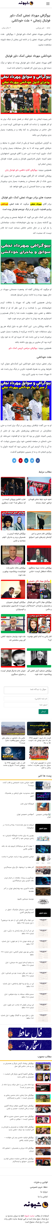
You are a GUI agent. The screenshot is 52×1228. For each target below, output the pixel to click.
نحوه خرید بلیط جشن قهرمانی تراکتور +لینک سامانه (39, 501)
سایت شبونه (29, 1215)
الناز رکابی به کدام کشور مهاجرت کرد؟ (39, 638)
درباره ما (44, 1191)
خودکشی (4, 204)
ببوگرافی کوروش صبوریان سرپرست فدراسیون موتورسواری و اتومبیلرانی (13, 606)
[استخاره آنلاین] (30, 1050)
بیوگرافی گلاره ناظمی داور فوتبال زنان (21, 170)
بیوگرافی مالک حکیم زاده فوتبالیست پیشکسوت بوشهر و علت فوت (14, 571)
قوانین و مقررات (41, 1182)
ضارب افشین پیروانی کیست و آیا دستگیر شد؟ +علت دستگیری (13, 501)
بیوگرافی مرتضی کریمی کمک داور (22, 348)
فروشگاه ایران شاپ (27, 804)
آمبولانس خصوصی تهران (25, 814)
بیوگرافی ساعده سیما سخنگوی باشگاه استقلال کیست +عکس (40, 570)
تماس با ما (43, 1196)
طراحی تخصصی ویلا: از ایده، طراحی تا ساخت (18, 857)
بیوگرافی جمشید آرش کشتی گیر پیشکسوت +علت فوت (39, 672)
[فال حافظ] (30, 1038)
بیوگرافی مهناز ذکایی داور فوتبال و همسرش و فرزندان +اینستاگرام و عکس (39, 606)
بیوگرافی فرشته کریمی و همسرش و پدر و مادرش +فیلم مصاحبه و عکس (13, 537)
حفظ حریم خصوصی (39, 1187)
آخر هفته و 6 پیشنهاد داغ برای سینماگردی (19, 867)
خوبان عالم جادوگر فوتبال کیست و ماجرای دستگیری (13, 672)
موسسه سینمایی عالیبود (25, 899)
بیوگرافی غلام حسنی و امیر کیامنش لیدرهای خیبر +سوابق (40, 535)
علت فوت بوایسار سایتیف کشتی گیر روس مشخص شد (13, 638)
